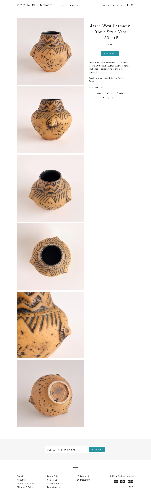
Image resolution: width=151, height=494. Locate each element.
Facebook (84, 476)
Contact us (52, 479)
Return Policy (53, 476)
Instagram (85, 479)
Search (20, 476)
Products (76, 5)
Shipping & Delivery (26, 487)
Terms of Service (55, 483)
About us (118, 5)
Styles (92, 5)
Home (63, 5)
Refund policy (53, 487)
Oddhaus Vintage (34, 5)
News (106, 5)
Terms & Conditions (26, 483)
